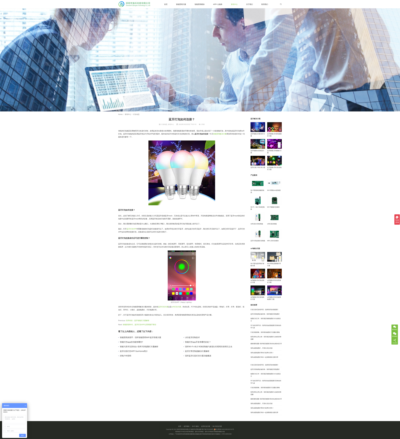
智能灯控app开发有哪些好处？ (198, 342)
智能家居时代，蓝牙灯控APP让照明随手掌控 (139, 324)
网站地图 (198, 429)
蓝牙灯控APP (131, 229)
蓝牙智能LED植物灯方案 (274, 152)
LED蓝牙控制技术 (192, 337)
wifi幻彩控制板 (272, 224)
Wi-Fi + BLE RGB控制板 (258, 208)
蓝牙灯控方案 (163, 307)
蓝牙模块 (186, 426)
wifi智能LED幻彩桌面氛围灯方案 (274, 298)
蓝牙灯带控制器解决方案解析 (197, 351)
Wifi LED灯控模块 (273, 241)
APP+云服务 (217, 4)
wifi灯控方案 (176, 307)
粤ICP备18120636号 (207, 429)
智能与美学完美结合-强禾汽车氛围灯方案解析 (139, 347)
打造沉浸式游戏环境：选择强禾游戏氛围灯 (264, 309)
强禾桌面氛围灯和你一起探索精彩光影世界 (264, 357)
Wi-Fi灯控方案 (217, 426)
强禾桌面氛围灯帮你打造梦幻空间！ (262, 352)
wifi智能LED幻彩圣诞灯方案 (274, 281)
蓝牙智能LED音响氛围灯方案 (274, 135)
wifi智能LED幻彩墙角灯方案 (257, 298)
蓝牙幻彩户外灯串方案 (258, 167)
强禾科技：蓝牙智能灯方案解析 (137, 320)
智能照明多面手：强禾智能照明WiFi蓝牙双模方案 (140, 337)
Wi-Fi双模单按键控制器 (257, 191)
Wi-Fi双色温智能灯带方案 (274, 264)
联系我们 (264, 4)
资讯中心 (234, 4)
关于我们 (249, 4)
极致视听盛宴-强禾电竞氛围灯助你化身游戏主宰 (266, 343)
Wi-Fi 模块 (195, 426)
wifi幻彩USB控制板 (257, 224)
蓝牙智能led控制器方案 (257, 152)
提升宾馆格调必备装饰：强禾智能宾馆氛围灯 (265, 314)
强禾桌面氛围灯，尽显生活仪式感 (261, 348)
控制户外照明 (125, 356)
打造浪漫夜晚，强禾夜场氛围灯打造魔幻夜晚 (265, 332)
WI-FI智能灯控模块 (273, 207)
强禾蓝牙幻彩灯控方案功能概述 (198, 356)
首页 (166, 4)
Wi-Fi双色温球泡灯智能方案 (257, 264)
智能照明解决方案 (219, 134)
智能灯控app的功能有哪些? (131, 342)
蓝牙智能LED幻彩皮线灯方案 (274, 168)
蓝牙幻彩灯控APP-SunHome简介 (134, 351)
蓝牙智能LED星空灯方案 (258, 135)
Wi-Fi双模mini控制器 (274, 190)
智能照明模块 (200, 4)
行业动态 (164, 124)
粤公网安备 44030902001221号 (224, 429)
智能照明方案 (181, 4)
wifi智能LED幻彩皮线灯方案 (257, 281)
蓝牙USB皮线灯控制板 (258, 241)
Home (120, 114)
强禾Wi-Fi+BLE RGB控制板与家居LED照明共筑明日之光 (208, 347)
